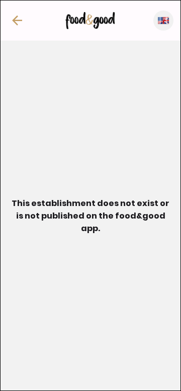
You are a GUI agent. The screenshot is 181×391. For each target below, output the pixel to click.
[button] (17, 20)
